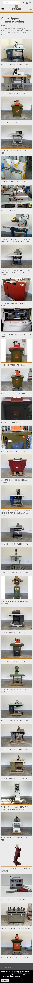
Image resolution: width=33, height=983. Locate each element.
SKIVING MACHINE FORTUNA (13, 93)
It (24, 2)
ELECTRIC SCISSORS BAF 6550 (13, 900)
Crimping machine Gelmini (13, 182)
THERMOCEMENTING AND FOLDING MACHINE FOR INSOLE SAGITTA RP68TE (16, 272)
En (27, 2)
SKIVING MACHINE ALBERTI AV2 (14, 65)
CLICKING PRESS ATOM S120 (13, 451)
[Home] (16, 7)
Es (30, 2)
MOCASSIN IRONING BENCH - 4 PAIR (16, 928)
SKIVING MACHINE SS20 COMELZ (15, 632)
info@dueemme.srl (24, 30)
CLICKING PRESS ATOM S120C (13, 661)
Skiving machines (9, 211)
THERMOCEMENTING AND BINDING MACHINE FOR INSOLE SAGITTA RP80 (16, 513)
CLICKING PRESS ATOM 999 (12, 422)
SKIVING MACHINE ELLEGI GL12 (14, 778)
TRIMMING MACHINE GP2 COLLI (14, 573)
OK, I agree (5, 980)
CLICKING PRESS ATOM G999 (13, 122)
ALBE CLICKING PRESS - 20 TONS (15, 957)
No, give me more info (14, 977)
